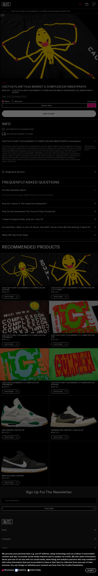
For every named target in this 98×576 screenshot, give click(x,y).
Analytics (22, 570)
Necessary (9, 570)
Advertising (35, 570)
